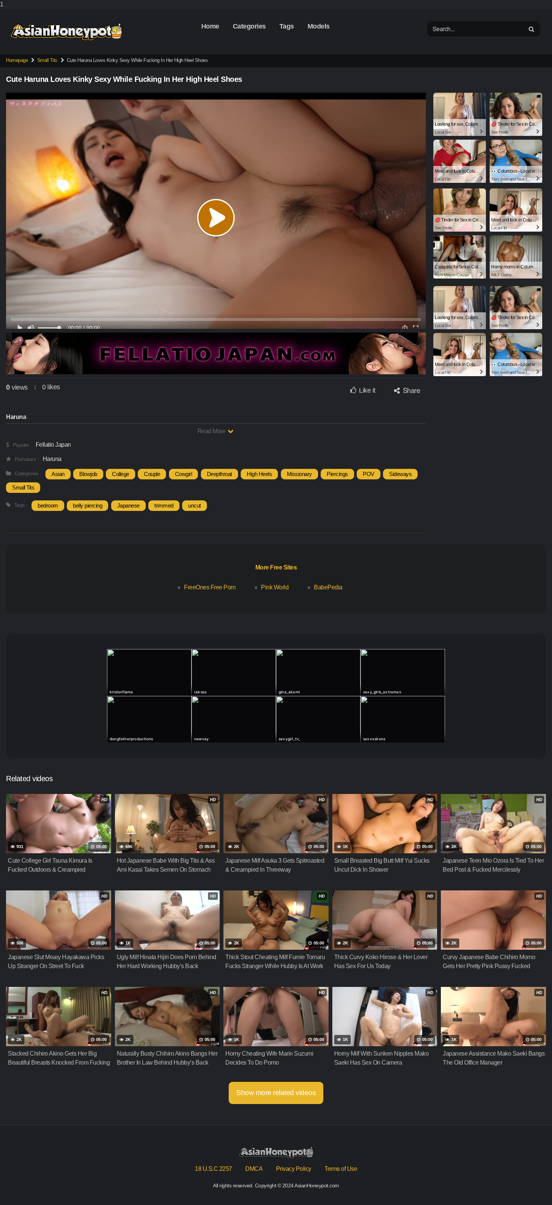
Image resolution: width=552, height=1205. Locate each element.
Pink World (274, 587)
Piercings (337, 474)
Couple (152, 474)
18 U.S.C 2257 (213, 1169)
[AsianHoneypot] (66, 32)
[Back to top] (531, 1184)
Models (319, 26)
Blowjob (88, 474)
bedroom (48, 505)
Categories (249, 26)
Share (410, 390)
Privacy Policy (293, 1169)
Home (210, 26)
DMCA (253, 1169)
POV (368, 474)
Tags (286, 26)
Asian (58, 474)
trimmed (163, 505)
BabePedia (328, 587)
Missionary (299, 474)
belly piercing (87, 505)
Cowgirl (183, 474)
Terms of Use (340, 1169)
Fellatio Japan (53, 444)
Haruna (52, 459)
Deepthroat (219, 474)
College (120, 474)
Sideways (400, 474)
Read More (212, 431)
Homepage (17, 60)
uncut (194, 505)
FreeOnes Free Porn (209, 587)
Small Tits (47, 60)
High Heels (259, 474)
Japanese (128, 505)
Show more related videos (276, 1093)
